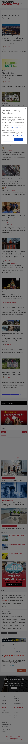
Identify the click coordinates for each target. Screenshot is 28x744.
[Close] (25, 108)
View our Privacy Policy (16, 135)
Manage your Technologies (7, 140)
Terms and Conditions (16, 127)
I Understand (18, 139)
